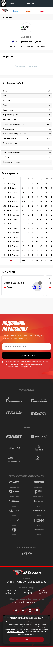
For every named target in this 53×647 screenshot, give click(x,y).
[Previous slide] (3, 83)
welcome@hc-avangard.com (26, 602)
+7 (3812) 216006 (28, 591)
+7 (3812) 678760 (43, 591)
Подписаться (26, 355)
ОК (26, 639)
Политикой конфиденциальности (18, 366)
